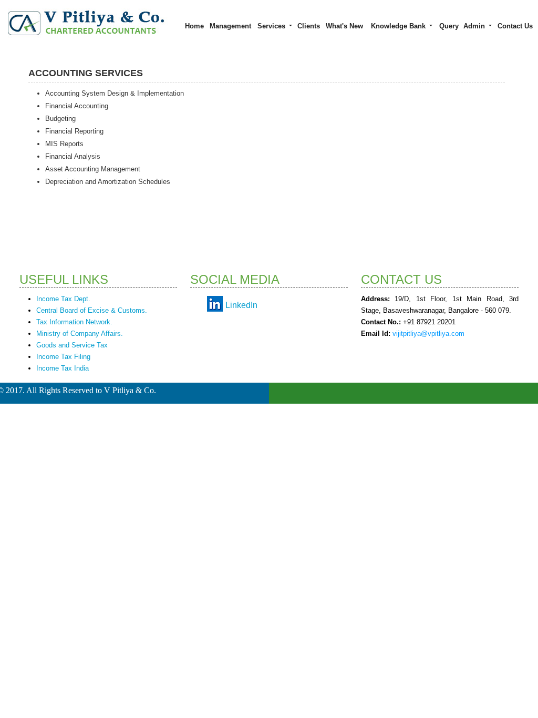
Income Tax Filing (63, 357)
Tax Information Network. (74, 322)
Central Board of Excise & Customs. (91, 310)
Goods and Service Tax (72, 345)
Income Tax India (62, 368)
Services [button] (272, 26)
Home (194, 26)
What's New (344, 26)
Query (449, 26)
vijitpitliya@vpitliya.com (428, 333)
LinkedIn (241, 305)
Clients (308, 26)
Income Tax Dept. (63, 299)
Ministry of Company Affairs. (79, 333)
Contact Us (515, 26)
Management (230, 26)
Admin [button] (475, 26)
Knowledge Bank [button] (399, 26)
